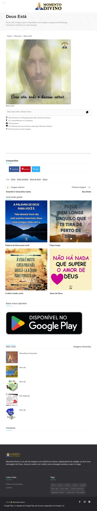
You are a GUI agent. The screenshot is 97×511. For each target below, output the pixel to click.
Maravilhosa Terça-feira (28, 353)
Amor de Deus (56, 293)
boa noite (64, 489)
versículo (70, 492)
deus (53, 485)
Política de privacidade (14, 484)
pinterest (26, 169)
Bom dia (23, 367)
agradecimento (57, 492)
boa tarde (80, 492)
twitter (37, 169)
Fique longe (55, 245)
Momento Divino (44, 118)
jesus (60, 485)
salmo (67, 485)
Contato (9, 488)
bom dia (54, 489)
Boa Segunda (25, 396)
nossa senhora (77, 489)
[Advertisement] (48, 145)
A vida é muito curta (14, 293)
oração (83, 485)
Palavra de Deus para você (17, 245)
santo (75, 485)
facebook (15, 169)
